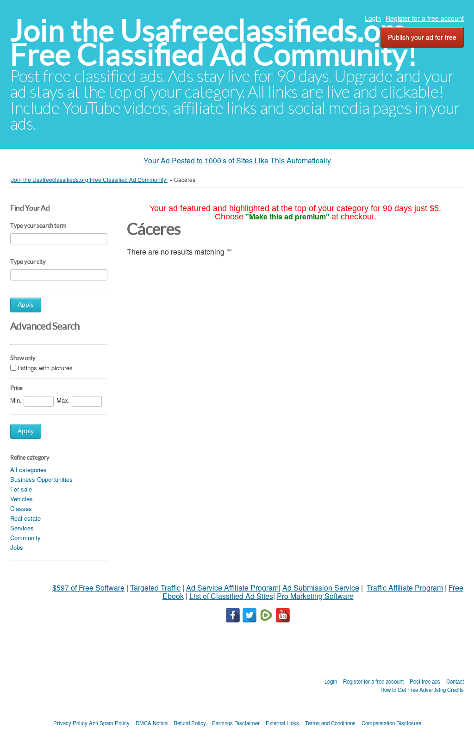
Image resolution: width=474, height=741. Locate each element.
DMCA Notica (152, 723)
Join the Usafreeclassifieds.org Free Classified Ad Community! (214, 42)
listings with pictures (45, 367)
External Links (282, 723)
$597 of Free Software (88, 587)
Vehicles (21, 498)
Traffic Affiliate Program (405, 587)
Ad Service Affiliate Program (232, 587)
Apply (26, 304)
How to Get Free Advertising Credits (422, 689)
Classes (21, 508)
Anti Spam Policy (109, 723)
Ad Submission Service (320, 587)
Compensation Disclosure (391, 723)
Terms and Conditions (330, 723)
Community (25, 537)
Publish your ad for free (422, 37)
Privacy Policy (70, 723)
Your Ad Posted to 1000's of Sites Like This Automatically (237, 160)
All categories (28, 469)
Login (373, 18)
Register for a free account (425, 18)
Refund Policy (190, 723)
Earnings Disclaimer (236, 723)
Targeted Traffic (155, 587)
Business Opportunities (41, 479)
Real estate (25, 518)
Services (22, 527)
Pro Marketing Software (315, 596)
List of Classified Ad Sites (231, 596)
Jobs (16, 547)
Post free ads (425, 681)
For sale (21, 489)
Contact (455, 681)
